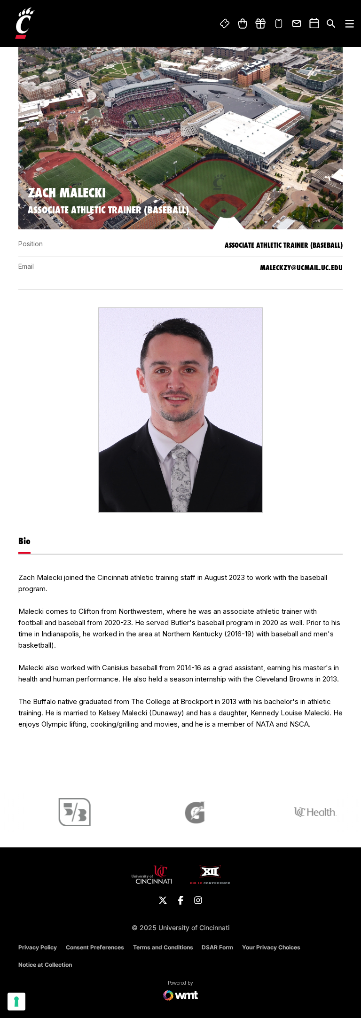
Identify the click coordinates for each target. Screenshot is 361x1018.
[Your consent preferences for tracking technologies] (16, 1001)
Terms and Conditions (163, 947)
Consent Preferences (95, 947)
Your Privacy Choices (271, 947)
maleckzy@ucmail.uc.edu (301, 268)
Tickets (225, 23)
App (279, 23)
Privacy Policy (37, 947)
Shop (242, 23)
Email (297, 23)
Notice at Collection (45, 964)
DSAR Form (217, 947)
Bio (24, 541)
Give (260, 23)
